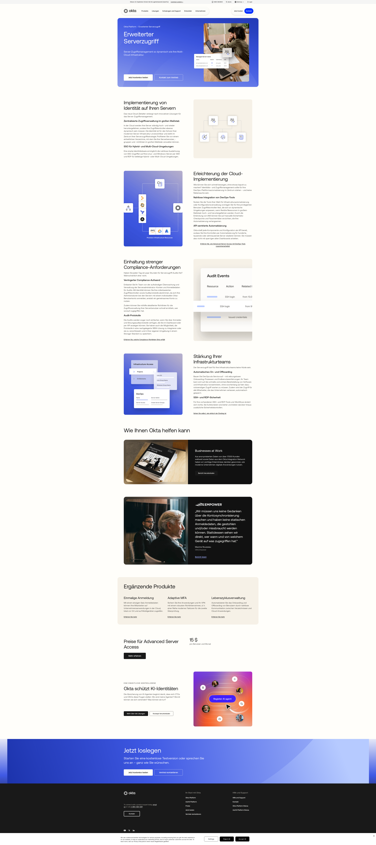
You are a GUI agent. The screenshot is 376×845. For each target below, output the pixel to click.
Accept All (242, 839)
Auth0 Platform (191, 802)
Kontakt (249, 11)
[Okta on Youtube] (125, 830)
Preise (188, 806)
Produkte (144, 11)
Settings (211, 839)
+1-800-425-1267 (137, 807)
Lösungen (155, 11)
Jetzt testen (238, 11)
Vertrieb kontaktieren (193, 814)
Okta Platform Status (240, 806)
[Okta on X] (129, 830)
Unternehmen (200, 11)
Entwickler (188, 11)
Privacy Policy (151, 841)
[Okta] (130, 11)
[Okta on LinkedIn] (134, 830)
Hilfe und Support (239, 798)
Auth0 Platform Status (241, 810)
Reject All (226, 839)
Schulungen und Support (171, 11)
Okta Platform (130, 26)
